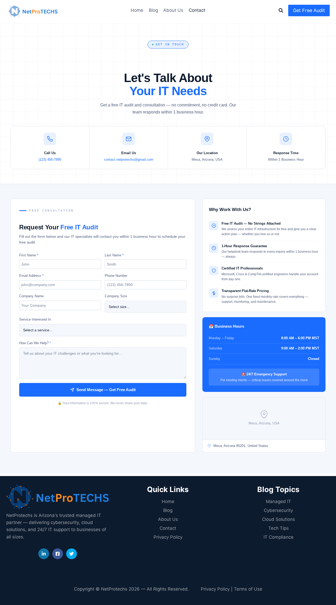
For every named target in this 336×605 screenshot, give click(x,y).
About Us (173, 10)
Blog (153, 10)
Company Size (116, 296)
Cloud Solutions (278, 519)
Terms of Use (248, 589)
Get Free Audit (309, 10)
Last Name (114, 255)
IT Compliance (278, 537)
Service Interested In (35, 319)
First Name (28, 255)
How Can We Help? (35, 343)
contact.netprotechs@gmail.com (128, 159)
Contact (197, 10)
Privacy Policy (168, 537)
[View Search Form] (281, 10)
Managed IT (278, 501)
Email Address (31, 276)
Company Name (31, 296)
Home (137, 10)
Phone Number (116, 276)
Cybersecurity (278, 510)
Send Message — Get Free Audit (106, 389)
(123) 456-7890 (50, 159)
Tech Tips (278, 528)
